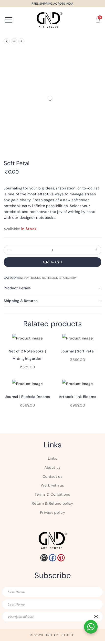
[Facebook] (52, 557)
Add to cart (52, 262)
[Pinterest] (61, 557)
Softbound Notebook (40, 278)
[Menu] (17, 20)
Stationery (68, 278)
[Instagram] (44, 557)
